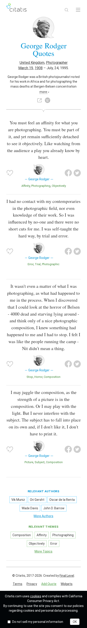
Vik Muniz (18, 499)
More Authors (43, 516)
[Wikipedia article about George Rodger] (47, 100)
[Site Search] (66, 10)
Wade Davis (30, 508)
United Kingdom (32, 62)
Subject (40, 462)
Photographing (40, 185)
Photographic (50, 264)
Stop (30, 377)
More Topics (43, 551)
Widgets (66, 584)
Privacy (32, 584)
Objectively (59, 185)
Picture (29, 462)
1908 (39, 68)
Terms (17, 584)
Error (30, 264)
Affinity (25, 185)
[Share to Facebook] (68, 172)
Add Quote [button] (48, 584)
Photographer (57, 62)
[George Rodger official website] (39, 100)
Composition (52, 377)
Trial (38, 264)
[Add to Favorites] (9, 172)
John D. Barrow (53, 508)
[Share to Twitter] (77, 172)
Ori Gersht (37, 499)
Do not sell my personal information (37, 622)
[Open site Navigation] (78, 10)
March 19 (25, 68)
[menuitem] (17, 584)
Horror (38, 377)
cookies (35, 596)
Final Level (67, 575)
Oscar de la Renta (62, 499)
